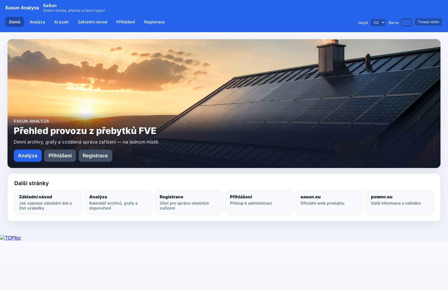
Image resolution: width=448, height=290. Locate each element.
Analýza (37, 21)
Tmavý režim (428, 22)
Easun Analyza (22, 7)
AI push (61, 21)
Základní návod (92, 21)
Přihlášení (125, 21)
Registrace (154, 21)
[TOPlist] (10, 238)
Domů (14, 21)
